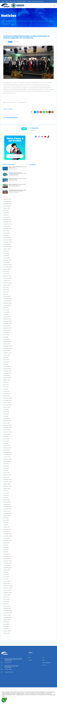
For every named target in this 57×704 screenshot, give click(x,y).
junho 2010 (6, 574)
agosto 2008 (6, 619)
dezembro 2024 (7, 222)
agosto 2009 (6, 595)
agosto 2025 (6, 208)
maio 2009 (6, 601)
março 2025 (6, 217)
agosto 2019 (6, 330)
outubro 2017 (6, 375)
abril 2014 (5, 470)
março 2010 (6, 581)
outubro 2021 (6, 280)
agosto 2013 (6, 488)
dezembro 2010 (7, 561)
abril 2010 (5, 579)
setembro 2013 (7, 486)
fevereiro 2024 (7, 237)
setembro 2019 (7, 328)
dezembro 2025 (7, 201)
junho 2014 (6, 466)
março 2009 (6, 606)
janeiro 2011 (6, 558)
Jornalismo (10, 109)
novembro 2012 (7, 509)
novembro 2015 (7, 427)
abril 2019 (5, 337)
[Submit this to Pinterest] (41, 112)
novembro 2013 (7, 482)
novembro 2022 (7, 267)
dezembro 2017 (7, 371)
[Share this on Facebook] (35, 112)
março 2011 (6, 554)
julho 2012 (5, 518)
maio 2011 (5, 549)
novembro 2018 (7, 348)
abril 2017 (5, 389)
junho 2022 (6, 271)
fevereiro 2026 (7, 199)
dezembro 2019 (7, 321)
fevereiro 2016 (7, 420)
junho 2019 (6, 332)
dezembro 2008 (7, 610)
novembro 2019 (7, 323)
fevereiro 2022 (7, 276)
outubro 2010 (6, 565)
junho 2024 (6, 233)
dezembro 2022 (7, 264)
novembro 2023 (7, 242)
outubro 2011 (6, 538)
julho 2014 (6, 463)
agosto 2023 (6, 249)
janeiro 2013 (6, 504)
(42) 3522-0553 (8, 669)
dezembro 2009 (7, 585)
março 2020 (6, 316)
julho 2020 (6, 307)
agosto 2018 (6, 355)
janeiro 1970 (6, 633)
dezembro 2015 (7, 425)
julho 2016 (6, 409)
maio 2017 (6, 387)
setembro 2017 (7, 378)
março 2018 (6, 366)
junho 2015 (6, 439)
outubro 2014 (6, 457)
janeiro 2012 (6, 531)
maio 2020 (6, 312)
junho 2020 (6, 310)
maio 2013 (6, 495)
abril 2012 (5, 524)
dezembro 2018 (7, 346)
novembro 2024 (7, 224)
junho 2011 (6, 547)
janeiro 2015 (6, 450)
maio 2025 (6, 212)
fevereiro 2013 (7, 502)
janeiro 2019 (6, 344)
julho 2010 (6, 572)
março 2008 (6, 631)
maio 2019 (6, 335)
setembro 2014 (7, 459)
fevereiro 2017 (6, 393)
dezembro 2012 (7, 506)
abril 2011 (5, 552)
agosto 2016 (6, 407)
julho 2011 (5, 545)
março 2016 (6, 418)
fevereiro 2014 (7, 475)
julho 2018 (6, 357)
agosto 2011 (6, 543)
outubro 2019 (6, 326)
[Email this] (49, 112)
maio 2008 (6, 626)
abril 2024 (6, 235)
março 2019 (6, 339)
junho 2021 (6, 289)
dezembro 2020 (7, 298)
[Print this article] (46, 112)
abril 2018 (5, 364)
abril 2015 (5, 443)
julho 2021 (5, 287)
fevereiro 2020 (7, 319)
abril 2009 (6, 604)
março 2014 (6, 472)
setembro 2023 (7, 246)
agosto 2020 (6, 305)
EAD (3, 1)
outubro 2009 (7, 590)
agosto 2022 (6, 269)
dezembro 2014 (7, 452)
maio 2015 (6, 441)
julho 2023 (6, 251)
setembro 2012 (7, 513)
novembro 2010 (7, 563)
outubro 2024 (7, 226)
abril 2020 (6, 314)
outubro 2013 (6, 484)
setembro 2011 (7, 540)
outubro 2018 (6, 350)
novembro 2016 (7, 400)
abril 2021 (5, 294)
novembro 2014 (7, 454)
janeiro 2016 (6, 423)
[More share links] (52, 112)
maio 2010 (6, 576)
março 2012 (6, 527)
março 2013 (6, 500)
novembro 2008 (7, 613)
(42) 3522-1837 (8, 662)
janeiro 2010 (6, 583)
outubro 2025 (7, 206)
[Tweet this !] (38, 112)
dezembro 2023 (7, 240)
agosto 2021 (6, 285)
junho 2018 (6, 359)
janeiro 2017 (6, 396)
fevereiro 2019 (7, 341)
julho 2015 (6, 436)
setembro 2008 (7, 617)
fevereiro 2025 (7, 219)
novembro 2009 (7, 588)
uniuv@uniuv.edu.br (9, 672)
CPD (14, 1)
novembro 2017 (7, 373)
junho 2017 (6, 384)
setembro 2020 (7, 303)
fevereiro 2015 (7, 448)
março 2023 (6, 258)
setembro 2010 (7, 567)
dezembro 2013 (7, 479)
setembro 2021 (7, 283)
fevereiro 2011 (6, 556)
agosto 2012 (6, 515)
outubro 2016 (6, 402)
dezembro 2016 (7, 398)
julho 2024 (6, 231)
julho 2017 (5, 382)
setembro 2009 (7, 592)
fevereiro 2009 (7, 608)
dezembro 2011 (7, 533)
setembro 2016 (7, 405)
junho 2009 (6, 599)
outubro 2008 (7, 615)
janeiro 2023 (6, 262)
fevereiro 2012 (7, 529)
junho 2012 (6, 520)
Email (11, 1)
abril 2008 (6, 628)
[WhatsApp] (44, 112)
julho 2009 (6, 597)
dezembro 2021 (7, 278)
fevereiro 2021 (7, 296)
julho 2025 (6, 210)
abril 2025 (6, 215)
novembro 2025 (7, 203)
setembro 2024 (7, 228)
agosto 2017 (6, 380)
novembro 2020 (7, 301)
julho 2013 (5, 491)
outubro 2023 (7, 244)
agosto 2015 (6, 434)
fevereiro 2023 (7, 260)
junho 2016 (6, 411)
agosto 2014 (6, 461)
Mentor (6, 1)
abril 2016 (5, 416)
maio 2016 (6, 414)
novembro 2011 (7, 536)
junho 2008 (6, 624)
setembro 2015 (7, 432)
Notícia (33, 130)
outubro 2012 (6, 511)
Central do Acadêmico (21, 1)
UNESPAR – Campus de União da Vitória (35, 1)
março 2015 (6, 445)
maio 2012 (6, 522)
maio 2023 (6, 255)
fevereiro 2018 (7, 368)
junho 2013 (6, 493)
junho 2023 (6, 253)
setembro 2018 (7, 353)
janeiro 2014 (6, 477)
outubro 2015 (6, 429)
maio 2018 (6, 362)
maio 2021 (6, 292)
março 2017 (6, 391)
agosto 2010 (6, 570)
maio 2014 (6, 468)
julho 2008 (6, 622)
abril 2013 (5, 497)
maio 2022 (6, 273)
